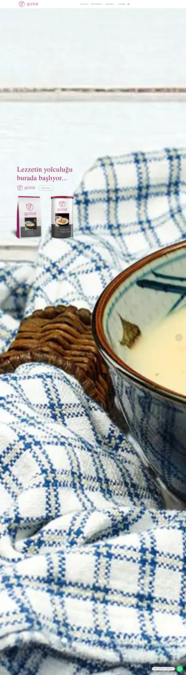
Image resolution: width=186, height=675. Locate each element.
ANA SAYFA (84, 4)
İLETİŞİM (121, 4)
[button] (180, 669)
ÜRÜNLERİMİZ (96, 4)
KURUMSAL (110, 4)
